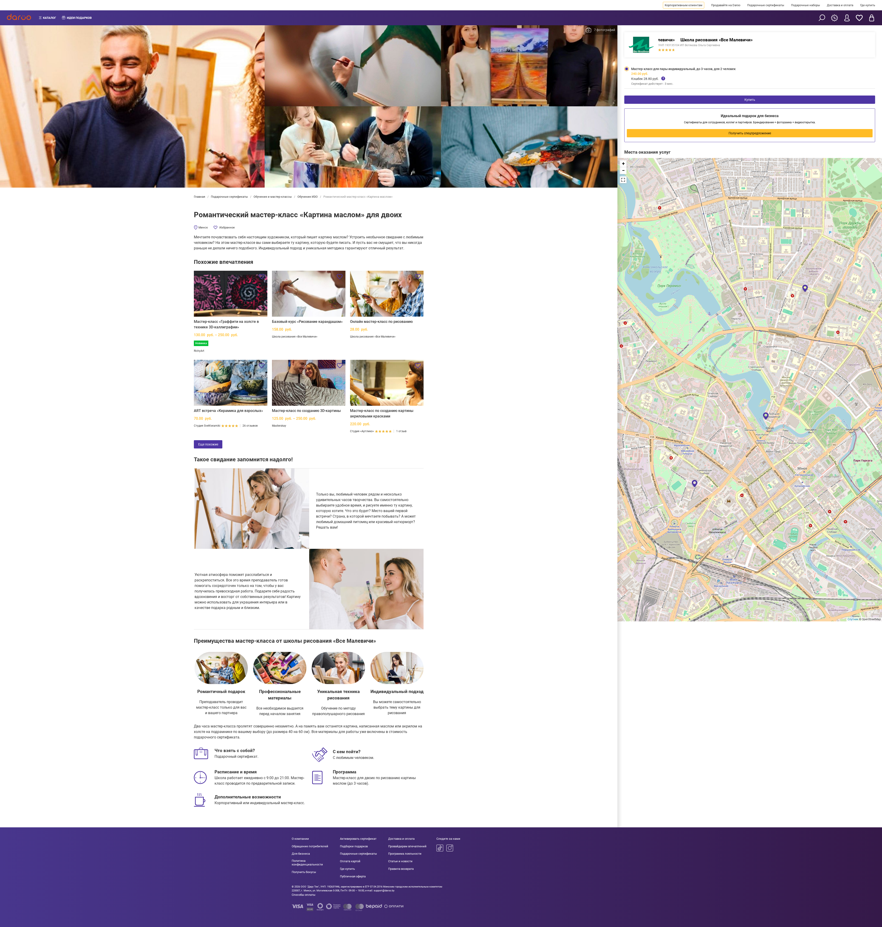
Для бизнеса (301, 853)
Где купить (867, 5)
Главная (200, 196)
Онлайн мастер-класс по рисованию (381, 321)
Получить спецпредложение (750, 133)
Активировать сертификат (358, 838)
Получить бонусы (304, 872)
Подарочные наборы (805, 5)
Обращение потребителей (310, 846)
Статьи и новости (400, 861)
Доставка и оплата (840, 5)
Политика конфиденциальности (307, 862)
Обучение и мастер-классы (272, 196)
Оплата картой (350, 861)
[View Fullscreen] (623, 179)
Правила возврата (401, 869)
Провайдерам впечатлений (407, 846)
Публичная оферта (353, 876)
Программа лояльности (404, 853)
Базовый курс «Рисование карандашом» (307, 321)
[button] (694, 483)
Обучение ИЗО (307, 196)
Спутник (853, 619)
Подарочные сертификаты (765, 5)
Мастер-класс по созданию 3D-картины (306, 411)
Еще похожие (208, 444)
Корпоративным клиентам (683, 5)
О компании (300, 838)
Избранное (227, 227)
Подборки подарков (354, 846)
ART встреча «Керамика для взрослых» (228, 411)
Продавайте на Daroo (725, 5)
